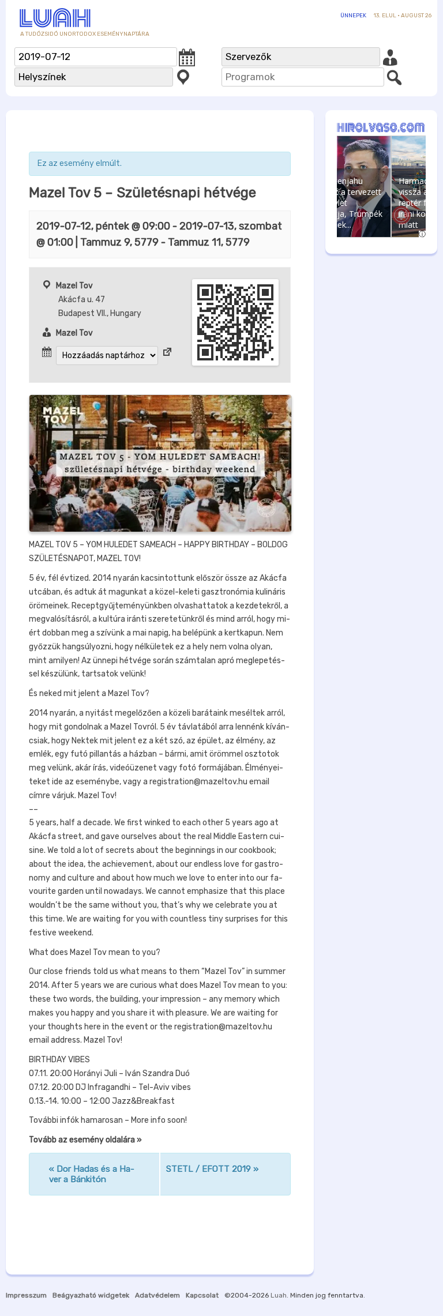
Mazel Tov (74, 286)
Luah (279, 1295)
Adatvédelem (157, 1295)
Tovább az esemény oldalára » (85, 1140)
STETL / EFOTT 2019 (212, 1169)
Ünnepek (353, 15)
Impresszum (26, 1295)
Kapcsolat (202, 1295)
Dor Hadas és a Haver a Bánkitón (91, 1174)
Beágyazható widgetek (90, 1295)
